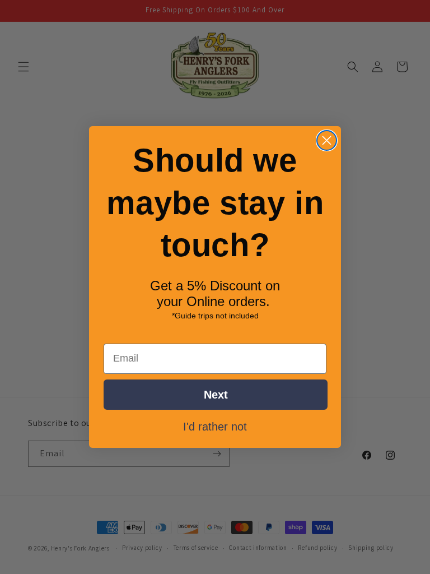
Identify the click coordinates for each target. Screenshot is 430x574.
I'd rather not (215, 426)
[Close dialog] (326, 140)
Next (216, 394)
